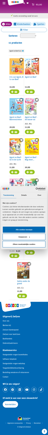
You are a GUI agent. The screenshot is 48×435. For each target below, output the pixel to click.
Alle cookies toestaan (24, 229)
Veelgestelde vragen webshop (14, 363)
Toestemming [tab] (8, 195)
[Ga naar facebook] (5, 389)
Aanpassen (22, 237)
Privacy (28, 423)
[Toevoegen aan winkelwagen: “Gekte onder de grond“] (22, 296)
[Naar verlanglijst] (27, 2)
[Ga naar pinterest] (12, 389)
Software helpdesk (10, 359)
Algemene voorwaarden (15, 423)
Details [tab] (24, 195)
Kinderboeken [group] (23, 24)
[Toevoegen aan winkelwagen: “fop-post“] (30, 252)
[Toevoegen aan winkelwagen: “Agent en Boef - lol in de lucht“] (14, 172)
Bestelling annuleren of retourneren (16, 372)
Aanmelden (10, 404)
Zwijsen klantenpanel (11, 330)
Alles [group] (8, 24)
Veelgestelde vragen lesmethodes (15, 354)
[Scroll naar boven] (44, 431)
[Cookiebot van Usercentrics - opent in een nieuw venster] (35, 189)
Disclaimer (37, 423)
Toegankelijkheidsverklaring (13, 368)
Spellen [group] (40, 24)
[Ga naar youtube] (26, 389)
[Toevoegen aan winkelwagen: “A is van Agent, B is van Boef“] (14, 91)
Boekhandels (7, 338)
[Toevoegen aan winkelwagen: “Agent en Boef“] (30, 91)
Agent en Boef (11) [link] (15, 51)
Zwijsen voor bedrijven (11, 334)
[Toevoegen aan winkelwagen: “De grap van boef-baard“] (14, 255)
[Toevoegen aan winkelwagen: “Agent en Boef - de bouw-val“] (30, 132)
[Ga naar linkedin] (19, 389)
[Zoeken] (24, 2)
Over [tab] (39, 195)
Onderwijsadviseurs (10, 343)
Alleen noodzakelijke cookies (24, 244)
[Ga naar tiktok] (41, 389)
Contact (5, 377)
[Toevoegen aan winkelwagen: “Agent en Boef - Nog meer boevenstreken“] (30, 172)
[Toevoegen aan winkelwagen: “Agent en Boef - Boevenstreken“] (14, 132)
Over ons (6, 321)
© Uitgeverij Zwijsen (24, 427)
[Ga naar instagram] (34, 389)
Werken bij (7, 325)
